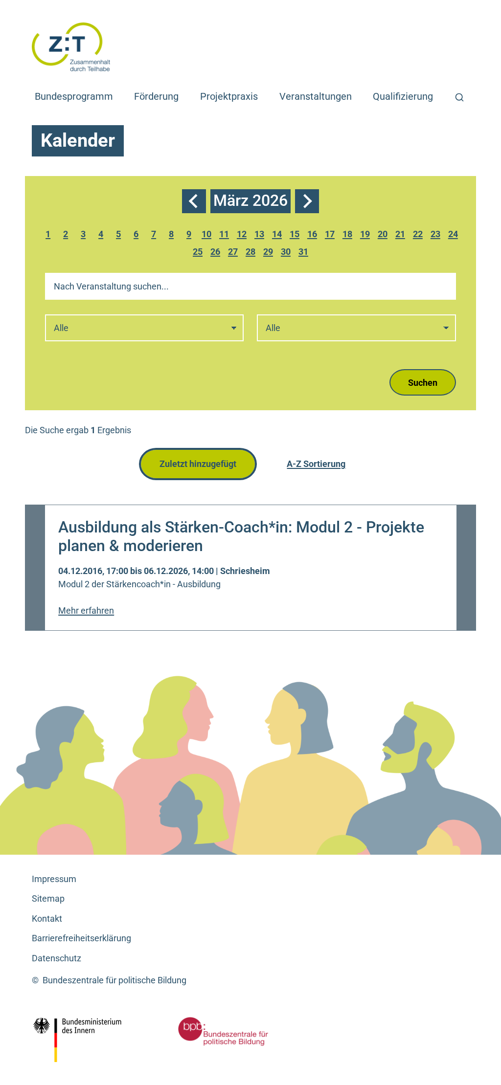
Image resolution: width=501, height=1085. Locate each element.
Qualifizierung (403, 96)
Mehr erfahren (86, 610)
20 (384, 235)
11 (225, 235)
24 (454, 235)
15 (296, 235)
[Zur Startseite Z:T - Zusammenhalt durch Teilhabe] (71, 46)
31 (304, 253)
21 (401, 235)
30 (287, 253)
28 (252, 253)
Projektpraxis (229, 96)
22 (419, 235)
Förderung (156, 96)
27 (234, 253)
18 (348, 235)
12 (243, 235)
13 (260, 235)
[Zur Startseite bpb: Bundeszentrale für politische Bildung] (223, 1031)
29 (269, 253)
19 (366, 235)
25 (199, 253)
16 (313, 235)
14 (278, 235)
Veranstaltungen (315, 96)
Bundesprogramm (74, 96)
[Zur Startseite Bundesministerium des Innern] (101, 1040)
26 (216, 253)
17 (331, 235)
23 (437, 235)
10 (208, 235)
